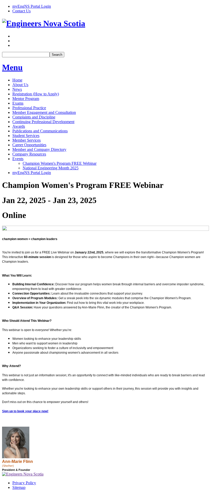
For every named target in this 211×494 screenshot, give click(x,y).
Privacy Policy (24, 483)
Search (57, 55)
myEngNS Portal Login (31, 6)
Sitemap (18, 487)
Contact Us (21, 11)
